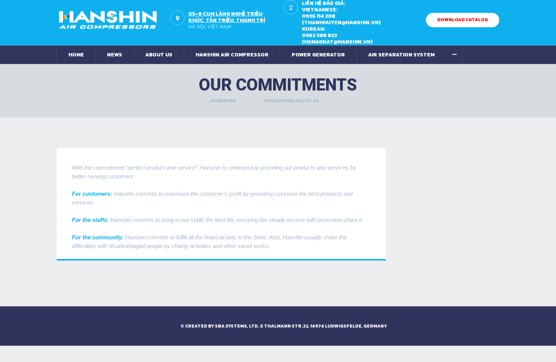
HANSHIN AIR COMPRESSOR (232, 55)
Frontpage (279, 100)
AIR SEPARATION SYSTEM (401, 55)
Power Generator (318, 55)
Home (76, 55)
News (114, 55)
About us (158, 55)
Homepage (223, 100)
